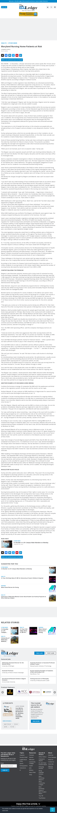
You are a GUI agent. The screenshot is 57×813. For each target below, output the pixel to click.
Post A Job (50, 653)
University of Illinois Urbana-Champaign (13, 672)
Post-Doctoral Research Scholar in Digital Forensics (14, 679)
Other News (12, 43)
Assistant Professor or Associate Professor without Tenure (42, 663)
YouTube (12, 726)
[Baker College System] (34, 692)
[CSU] (22, 692)
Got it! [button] (52, 809)
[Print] (2, 55)
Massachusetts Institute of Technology (40, 666)
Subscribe (4, 7)
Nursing (3, 585)
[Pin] (17, 55)
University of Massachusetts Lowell (39, 680)
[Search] (51, 7)
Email (2, 763)
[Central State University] (10, 692)
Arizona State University (8, 682)
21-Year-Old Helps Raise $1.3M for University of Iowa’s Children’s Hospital (22, 578)
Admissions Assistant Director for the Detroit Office (13, 663)
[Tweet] (13, 55)
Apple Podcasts (7, 724)
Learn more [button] (5, 810)
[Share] (6, 55)
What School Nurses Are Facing (10, 587)
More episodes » (7, 721)
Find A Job (39, 653)
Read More (36, 721)
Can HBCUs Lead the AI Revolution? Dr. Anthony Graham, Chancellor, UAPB (19, 713)
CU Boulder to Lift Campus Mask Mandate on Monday (31, 542)
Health (3, 43)
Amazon (16, 724)
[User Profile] (47, 7)
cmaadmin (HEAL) (5, 49)
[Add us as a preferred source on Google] (20, 55)
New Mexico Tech (35, 674)
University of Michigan (8, 666)
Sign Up (5, 770)
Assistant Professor (7, 670)
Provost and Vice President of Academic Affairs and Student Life (41, 671)
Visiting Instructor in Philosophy (39, 678)
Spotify (5, 726)
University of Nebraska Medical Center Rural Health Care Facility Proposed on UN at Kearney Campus (23, 597)
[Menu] (55, 7)
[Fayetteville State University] (47, 692)
